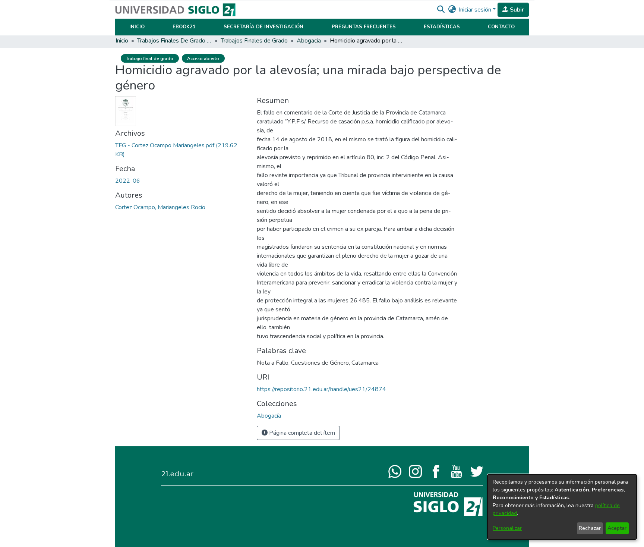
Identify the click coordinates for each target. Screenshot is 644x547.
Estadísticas (442, 26)
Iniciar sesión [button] (476, 10)
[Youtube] (456, 471)
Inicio (137, 26)
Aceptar (616, 528)
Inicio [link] (122, 41)
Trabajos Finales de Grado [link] (254, 41)
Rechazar (590, 528)
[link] (269, 416)
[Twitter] (477, 471)
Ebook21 (184, 26)
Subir (516, 10)
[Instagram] (415, 471)
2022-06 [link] (127, 181)
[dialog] (562, 507)
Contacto (501, 26)
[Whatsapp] (395, 471)
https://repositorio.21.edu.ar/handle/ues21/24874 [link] (321, 389)
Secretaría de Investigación (263, 26)
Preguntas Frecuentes (364, 26)
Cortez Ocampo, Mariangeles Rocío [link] (160, 207)
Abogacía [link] (309, 41)
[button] (440, 9)
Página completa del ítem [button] (301, 433)
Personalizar (507, 528)
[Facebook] (436, 471)
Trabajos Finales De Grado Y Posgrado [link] (174, 41)
